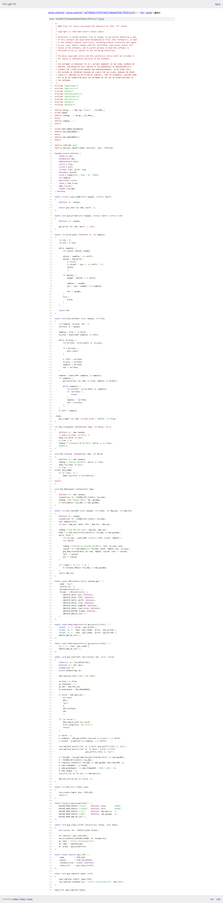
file (101, 19)
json (218, 899)
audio (149, 12)
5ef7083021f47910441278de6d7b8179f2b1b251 (110, 12)
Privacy (23, 899)
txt (212, 899)
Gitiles (15, 899)
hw (142, 12)
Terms (30, 899)
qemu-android (56, 12)
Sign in (217, 4)
